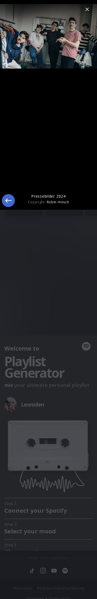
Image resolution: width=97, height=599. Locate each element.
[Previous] (8, 200)
